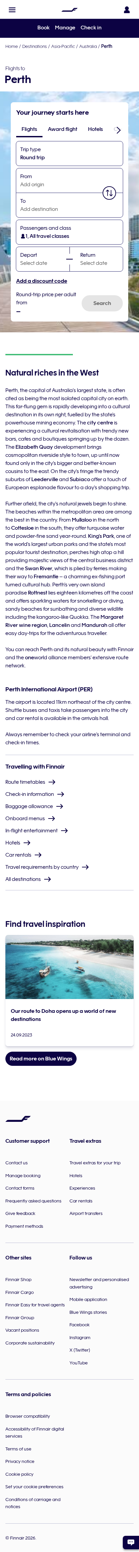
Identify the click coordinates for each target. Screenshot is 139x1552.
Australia (88, 46)
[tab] (29, 129)
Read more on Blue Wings (41, 1059)
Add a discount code (41, 281)
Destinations (34, 46)
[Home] (69, 9)
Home (11, 46)
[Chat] (131, 1542)
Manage (65, 28)
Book (43, 28)
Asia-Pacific (63, 46)
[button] (12, 10)
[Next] (119, 129)
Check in (91, 28)
